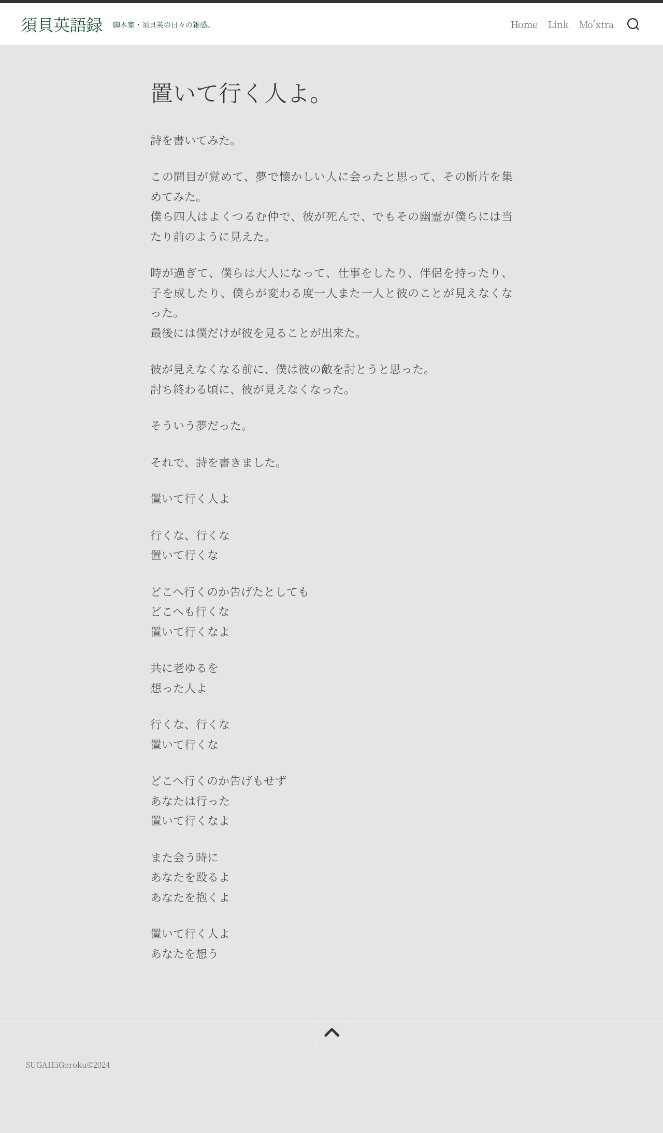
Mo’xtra (596, 24)
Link (558, 24)
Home (524, 24)
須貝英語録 (62, 24)
